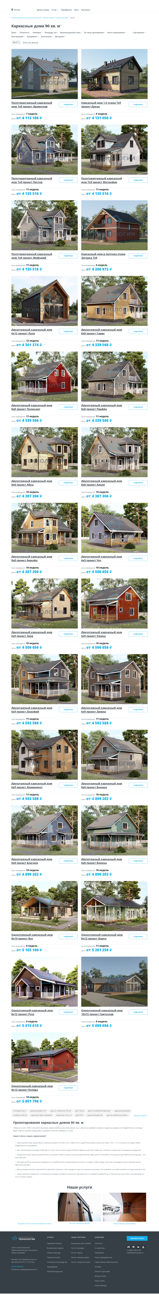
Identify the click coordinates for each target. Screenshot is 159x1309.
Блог (76, 10)
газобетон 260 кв (20, 1115)
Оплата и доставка (102, 1271)
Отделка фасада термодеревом (124, 1223)
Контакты (85, 10)
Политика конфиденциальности (24, 1269)
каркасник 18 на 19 (63, 1115)
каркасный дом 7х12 (38, 1111)
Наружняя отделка (54, 1243)
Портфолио (66, 10)
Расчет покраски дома (80, 1257)
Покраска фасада (54, 1253)
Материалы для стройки (81, 1243)
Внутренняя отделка (55, 1248)
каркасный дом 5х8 (95, 1115)
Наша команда (101, 1285)
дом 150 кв (79, 1111)
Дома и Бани (43, 10)
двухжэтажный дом (122, 1111)
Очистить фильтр (30, 42)
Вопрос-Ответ (100, 1276)
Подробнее (34, 1216)
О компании (100, 1248)
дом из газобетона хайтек (117, 1115)
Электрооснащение (55, 1271)
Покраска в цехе (53, 1257)
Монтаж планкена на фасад (79, 1223)
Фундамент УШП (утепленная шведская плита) (34, 1223)
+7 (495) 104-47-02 (134, 1250)
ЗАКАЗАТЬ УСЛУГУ (137, 1238)
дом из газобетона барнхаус (99, 1111)
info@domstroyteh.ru (135, 1253)
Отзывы (98, 1267)
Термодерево (52, 1267)
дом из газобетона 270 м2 (61, 1111)
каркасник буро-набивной (41, 1115)
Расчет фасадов (77, 1248)
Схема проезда (17, 1266)
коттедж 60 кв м (19, 1111)
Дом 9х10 (79, 1115)
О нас (54, 10)
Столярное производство (57, 1262)
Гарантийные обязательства (106, 1262)
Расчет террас (77, 1253)
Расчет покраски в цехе (80, 1262)
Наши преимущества (103, 1257)
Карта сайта (100, 1281)
